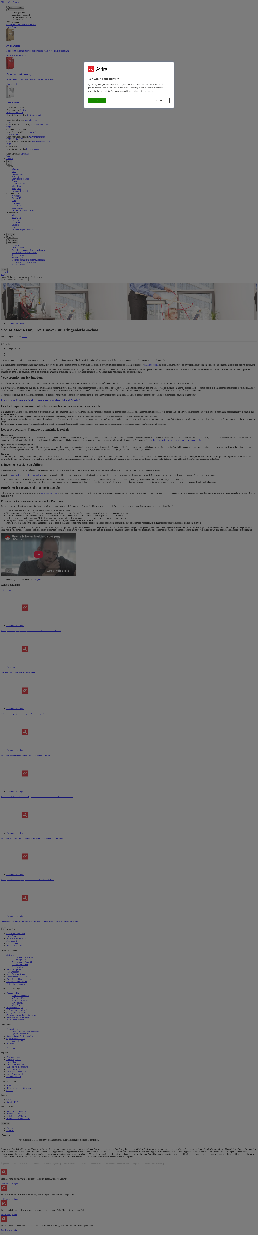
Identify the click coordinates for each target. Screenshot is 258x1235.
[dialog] (129, 85)
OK (97, 101)
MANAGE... (161, 101)
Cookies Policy (149, 91)
